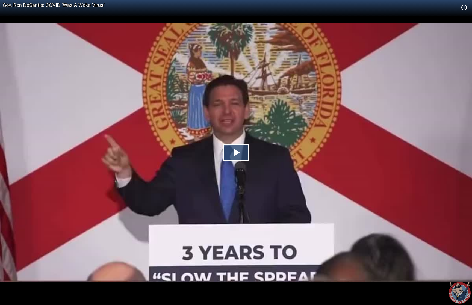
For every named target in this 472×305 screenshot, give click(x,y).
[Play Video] (236, 152)
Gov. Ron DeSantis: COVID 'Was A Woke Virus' (54, 5)
